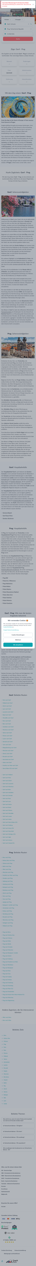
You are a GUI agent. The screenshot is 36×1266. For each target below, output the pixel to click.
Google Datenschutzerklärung (11, 630)
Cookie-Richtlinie (7, 627)
